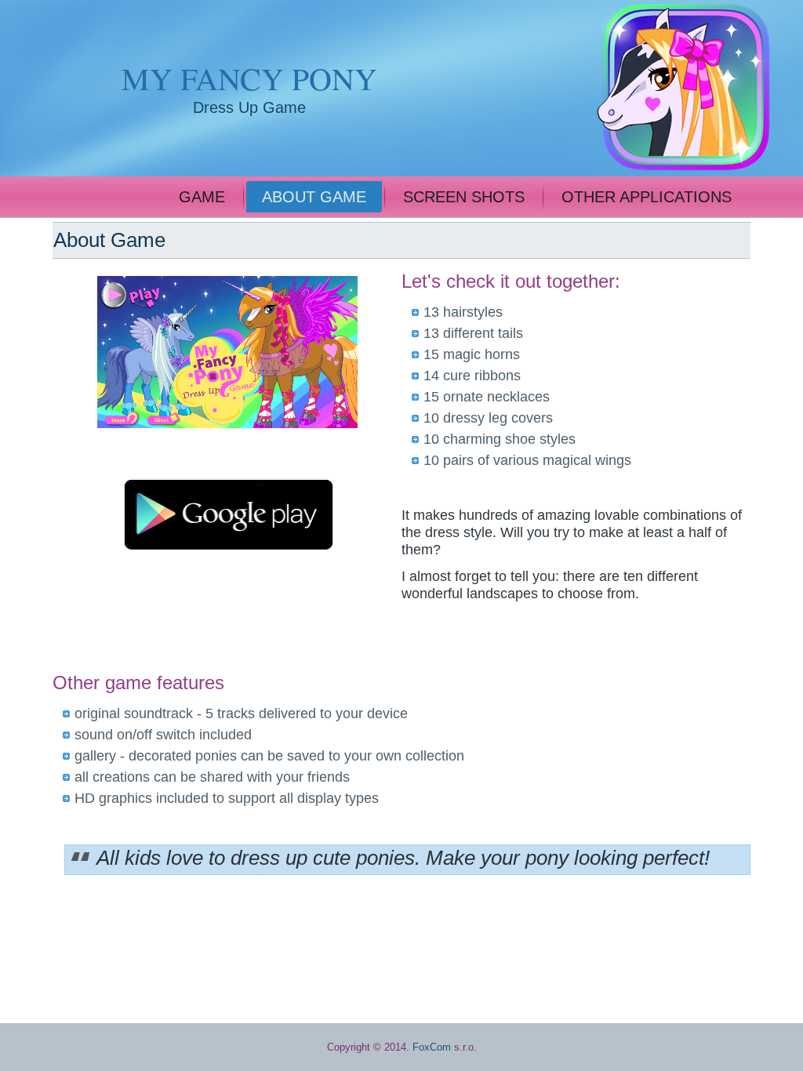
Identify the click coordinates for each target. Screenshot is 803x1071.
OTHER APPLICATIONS (646, 196)
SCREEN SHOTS (464, 196)
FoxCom (431, 1047)
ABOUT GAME (314, 196)
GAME (202, 196)
